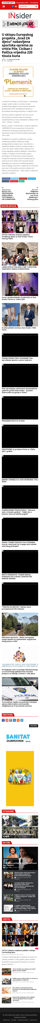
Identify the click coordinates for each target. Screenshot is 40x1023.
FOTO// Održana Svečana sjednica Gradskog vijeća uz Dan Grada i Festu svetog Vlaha (17, 237)
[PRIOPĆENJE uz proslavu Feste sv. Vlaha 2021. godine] (20, 436)
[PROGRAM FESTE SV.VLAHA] (20, 408)
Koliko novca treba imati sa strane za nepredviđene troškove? (25, 979)
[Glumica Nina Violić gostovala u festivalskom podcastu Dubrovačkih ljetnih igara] (8, 875)
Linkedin (32, 178)
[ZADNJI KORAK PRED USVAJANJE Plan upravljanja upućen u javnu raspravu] (20, 345)
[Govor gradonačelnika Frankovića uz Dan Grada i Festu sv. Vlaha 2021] (20, 284)
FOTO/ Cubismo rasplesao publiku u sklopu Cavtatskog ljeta (18, 951)
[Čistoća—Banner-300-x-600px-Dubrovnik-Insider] (20, 806)
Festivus (23, 1017)
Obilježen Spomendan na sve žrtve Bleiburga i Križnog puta (32, 194)
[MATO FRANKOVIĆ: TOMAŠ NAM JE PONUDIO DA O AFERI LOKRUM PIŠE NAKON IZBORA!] (20, 561)
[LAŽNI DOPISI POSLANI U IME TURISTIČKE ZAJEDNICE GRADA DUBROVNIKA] (20, 254)
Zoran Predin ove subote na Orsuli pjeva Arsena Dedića (24, 969)
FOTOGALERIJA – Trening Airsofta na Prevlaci (18, 835)
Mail (22, 181)
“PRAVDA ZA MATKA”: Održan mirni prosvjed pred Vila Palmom (16, 608)
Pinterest (14, 181)
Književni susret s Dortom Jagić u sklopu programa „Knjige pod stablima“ (24, 896)
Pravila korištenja (22, 1020)
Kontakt (13, 1020)
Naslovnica (6, 1020)
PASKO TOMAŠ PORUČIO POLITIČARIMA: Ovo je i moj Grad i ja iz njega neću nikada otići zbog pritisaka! (19, 544)
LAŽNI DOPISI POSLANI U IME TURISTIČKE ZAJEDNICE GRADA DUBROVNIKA (19, 268)
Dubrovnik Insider (14, 59)
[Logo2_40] (18, 747)
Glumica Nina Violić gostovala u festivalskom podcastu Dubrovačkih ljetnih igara (24, 874)
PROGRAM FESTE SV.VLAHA (13, 421)
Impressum (33, 1020)
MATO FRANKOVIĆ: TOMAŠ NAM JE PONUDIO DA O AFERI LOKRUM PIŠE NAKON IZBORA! (17, 577)
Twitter (15, 178)
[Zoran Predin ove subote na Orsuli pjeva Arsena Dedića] (6, 971)
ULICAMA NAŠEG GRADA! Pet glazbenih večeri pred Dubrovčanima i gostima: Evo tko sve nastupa (24, 885)
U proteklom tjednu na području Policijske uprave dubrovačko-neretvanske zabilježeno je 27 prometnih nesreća (19, 704)
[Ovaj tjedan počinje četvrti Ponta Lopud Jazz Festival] (20, 858)
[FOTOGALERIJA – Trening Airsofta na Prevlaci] (20, 827)
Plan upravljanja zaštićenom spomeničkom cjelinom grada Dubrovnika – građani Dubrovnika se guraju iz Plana (19, 390)
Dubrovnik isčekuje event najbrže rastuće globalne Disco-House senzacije (24, 998)
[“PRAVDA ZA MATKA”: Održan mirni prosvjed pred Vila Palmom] (20, 594)
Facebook (7, 178)
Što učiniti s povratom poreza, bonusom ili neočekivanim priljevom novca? (25, 989)
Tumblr (6, 181)
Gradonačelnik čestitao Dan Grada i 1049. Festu (19, 329)
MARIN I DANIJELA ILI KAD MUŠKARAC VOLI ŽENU (20, 481)
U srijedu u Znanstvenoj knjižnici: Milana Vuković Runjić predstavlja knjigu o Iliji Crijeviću (25, 907)
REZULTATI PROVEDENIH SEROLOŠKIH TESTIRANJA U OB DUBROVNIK (8, 194)
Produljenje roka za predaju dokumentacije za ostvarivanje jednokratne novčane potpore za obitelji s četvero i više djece (20, 672)
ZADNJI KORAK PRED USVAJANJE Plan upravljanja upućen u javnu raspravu (17, 359)
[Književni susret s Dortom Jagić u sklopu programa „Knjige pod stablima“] (8, 897)
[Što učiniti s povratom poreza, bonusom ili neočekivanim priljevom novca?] (6, 990)
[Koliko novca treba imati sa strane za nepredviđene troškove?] (6, 981)
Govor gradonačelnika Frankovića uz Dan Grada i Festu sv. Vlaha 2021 (19, 298)
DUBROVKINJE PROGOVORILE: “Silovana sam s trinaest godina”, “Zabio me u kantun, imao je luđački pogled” (18, 512)
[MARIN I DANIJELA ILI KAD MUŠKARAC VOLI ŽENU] (20, 466)
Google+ (23, 178)
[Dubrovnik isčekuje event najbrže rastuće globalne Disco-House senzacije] (6, 999)
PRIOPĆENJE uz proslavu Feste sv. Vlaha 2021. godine (18, 450)
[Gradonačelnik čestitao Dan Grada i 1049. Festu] (20, 314)
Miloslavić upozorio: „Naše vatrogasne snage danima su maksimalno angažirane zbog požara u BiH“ (19, 639)
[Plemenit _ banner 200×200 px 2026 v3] (18, 97)
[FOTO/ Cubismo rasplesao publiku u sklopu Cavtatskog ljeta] (20, 934)
